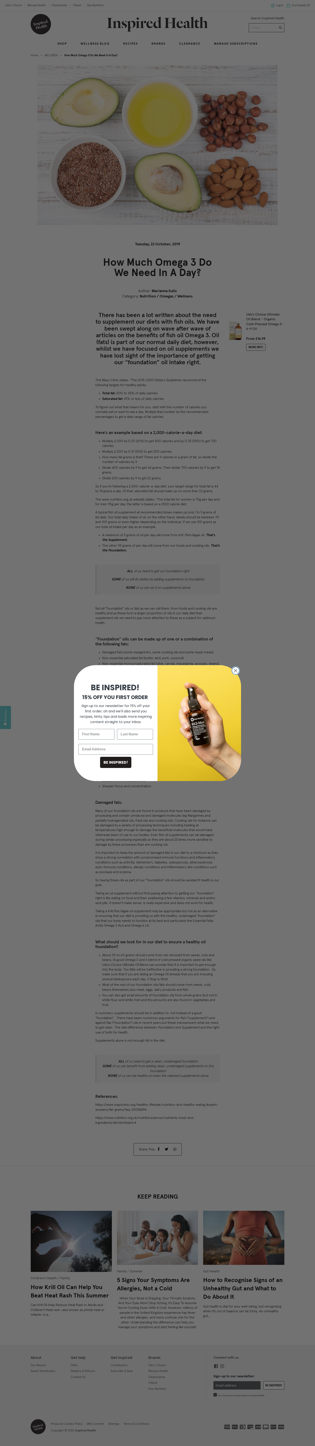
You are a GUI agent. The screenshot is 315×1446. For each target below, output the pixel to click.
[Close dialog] (235, 670)
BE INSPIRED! (116, 762)
